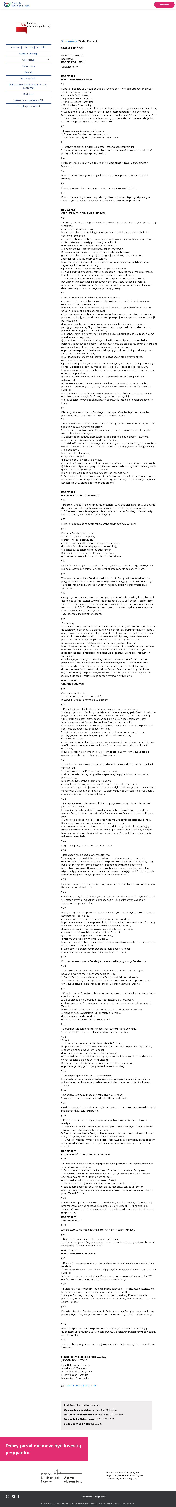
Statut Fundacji (28, 53)
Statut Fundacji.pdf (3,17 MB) (81, 1385)
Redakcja (28, 94)
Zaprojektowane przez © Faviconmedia (86, 1503)
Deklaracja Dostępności (94, 1496)
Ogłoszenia (28, 60)
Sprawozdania (28, 78)
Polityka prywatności (28, 106)
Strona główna (69, 41)
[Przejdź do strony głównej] (30, 25)
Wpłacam (164, 5)
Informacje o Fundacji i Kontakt (28, 47)
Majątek (28, 72)
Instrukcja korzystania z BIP (28, 100)
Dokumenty (28, 66)
